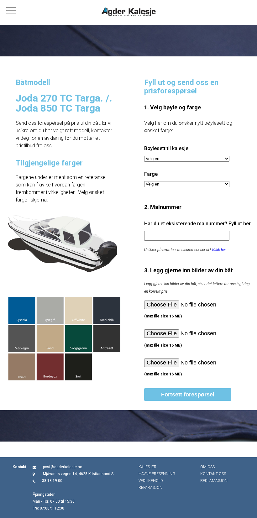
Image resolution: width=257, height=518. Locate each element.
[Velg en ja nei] (186, 159)
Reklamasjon (214, 481)
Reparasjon (150, 487)
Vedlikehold (151, 481)
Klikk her (219, 250)
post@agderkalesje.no (62, 467)
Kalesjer (147, 467)
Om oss (207, 467)
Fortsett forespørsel (187, 394)
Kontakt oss (213, 474)
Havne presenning (157, 474)
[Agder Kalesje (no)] (128, 12)
